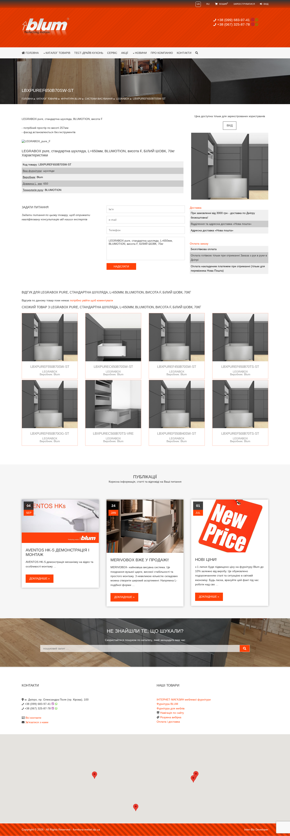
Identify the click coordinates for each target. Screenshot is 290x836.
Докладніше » (39, 578)
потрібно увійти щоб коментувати (91, 300)
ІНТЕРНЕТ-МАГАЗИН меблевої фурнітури (184, 699)
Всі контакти (33, 717)
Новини (141, 52)
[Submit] (245, 648)
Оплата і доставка (168, 721)
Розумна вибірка (170, 717)
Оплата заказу (199, 243)
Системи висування (99, 98)
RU (208, 4)
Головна (32, 52)
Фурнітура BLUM (71, 98)
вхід (230, 125)
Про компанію (162, 52)
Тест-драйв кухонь (88, 52)
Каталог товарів (58, 52)
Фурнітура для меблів (170, 708)
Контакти (184, 52)
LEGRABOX (122, 98)
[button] (193, 779)
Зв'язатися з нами (36, 722)
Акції (124, 52)
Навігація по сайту (172, 712)
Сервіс (112, 52)
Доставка (195, 207)
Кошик (223, 4)
